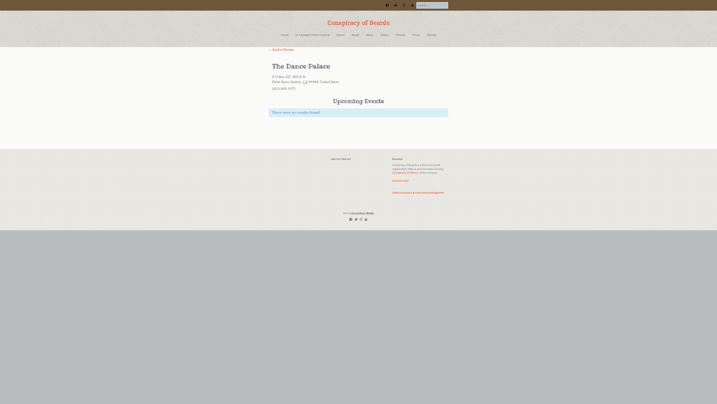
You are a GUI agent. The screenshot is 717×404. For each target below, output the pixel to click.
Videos (384, 35)
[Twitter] (396, 5)
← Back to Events (281, 49)
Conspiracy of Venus (405, 172)
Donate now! (400, 180)
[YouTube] (412, 5)
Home (285, 35)
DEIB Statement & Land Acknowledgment (418, 192)
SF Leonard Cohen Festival (312, 35)
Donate (431, 35)
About (355, 35)
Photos (400, 35)
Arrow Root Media (362, 213)
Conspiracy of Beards (358, 23)
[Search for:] (432, 5)
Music (369, 35)
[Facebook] (388, 5)
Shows (340, 35)
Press (416, 35)
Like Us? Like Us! (341, 159)
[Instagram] (404, 5)
